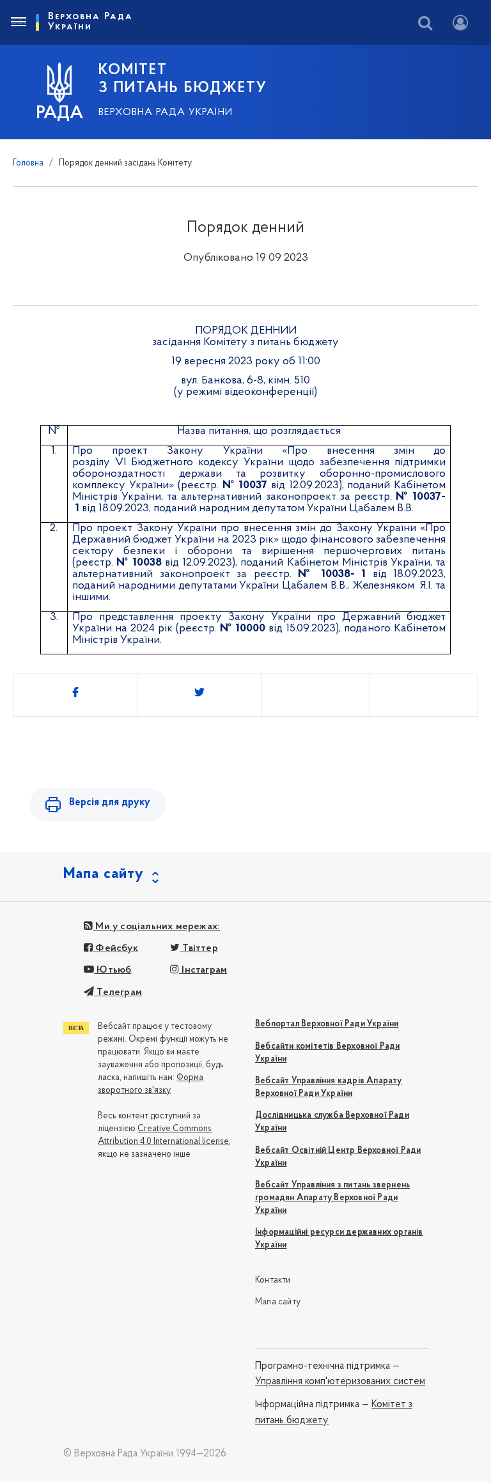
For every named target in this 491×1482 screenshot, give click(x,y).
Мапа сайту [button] (103, 874)
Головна (28, 163)
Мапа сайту (277, 1302)
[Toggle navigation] (18, 22)
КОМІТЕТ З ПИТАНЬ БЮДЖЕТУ (182, 79)
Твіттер (199, 948)
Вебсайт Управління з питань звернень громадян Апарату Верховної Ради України (332, 1198)
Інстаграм (203, 970)
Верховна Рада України (165, 112)
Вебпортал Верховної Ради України (326, 1024)
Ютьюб (112, 970)
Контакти (273, 1280)
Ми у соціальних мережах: (156, 927)
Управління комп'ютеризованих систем (340, 1382)
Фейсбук (115, 948)
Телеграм (118, 992)
